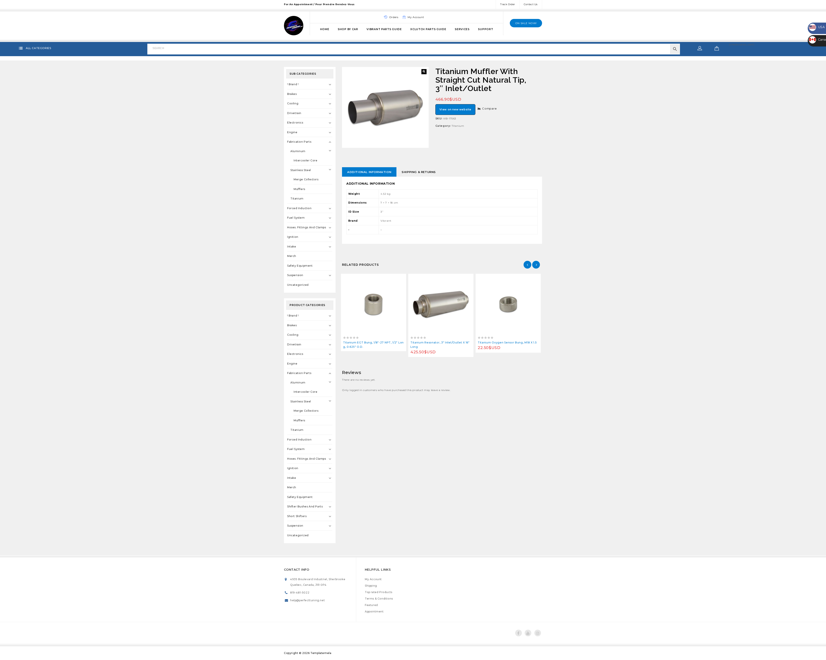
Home (324, 29)
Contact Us (531, 4)
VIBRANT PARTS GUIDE (384, 29)
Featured (371, 605)
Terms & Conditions (379, 598)
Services (462, 29)
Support (485, 29)
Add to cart (431, 278)
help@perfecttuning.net (307, 600)
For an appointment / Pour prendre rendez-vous (319, 4)
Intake (291, 246)
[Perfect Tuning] (293, 24)
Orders (393, 17)
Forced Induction (299, 208)
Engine (292, 132)
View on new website (455, 109)
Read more (363, 278)
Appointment (374, 611)
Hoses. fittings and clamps (306, 227)
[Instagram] (537, 633)
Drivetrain (294, 113)
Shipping (371, 585)
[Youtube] (528, 633)
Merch (291, 256)
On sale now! (526, 23)
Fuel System (296, 217)
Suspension (295, 275)
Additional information (369, 172)
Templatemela (320, 653)
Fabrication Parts (299, 141)
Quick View (383, 278)
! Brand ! (293, 84)
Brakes (292, 94)
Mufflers (299, 189)
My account (416, 17)
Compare (489, 108)
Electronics (295, 122)
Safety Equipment (300, 265)
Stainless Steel (300, 170)
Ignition (292, 236)
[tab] (369, 172)
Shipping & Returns (419, 172)
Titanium (458, 125)
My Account (373, 579)
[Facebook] (518, 633)
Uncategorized (298, 284)
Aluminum (297, 151)
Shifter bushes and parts (305, 506)
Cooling (292, 103)
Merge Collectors (306, 179)
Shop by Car (348, 29)
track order (507, 4)
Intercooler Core (305, 160)
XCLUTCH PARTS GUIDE (428, 29)
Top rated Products (378, 592)
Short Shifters (297, 516)
